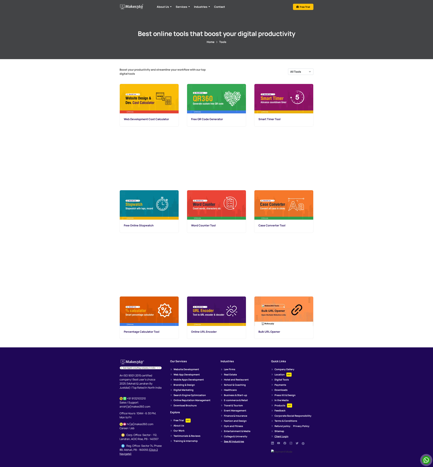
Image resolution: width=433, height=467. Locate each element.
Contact (219, 7)
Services (181, 7)
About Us (163, 7)
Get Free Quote (215, 80)
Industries (200, 7)
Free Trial (304, 6)
